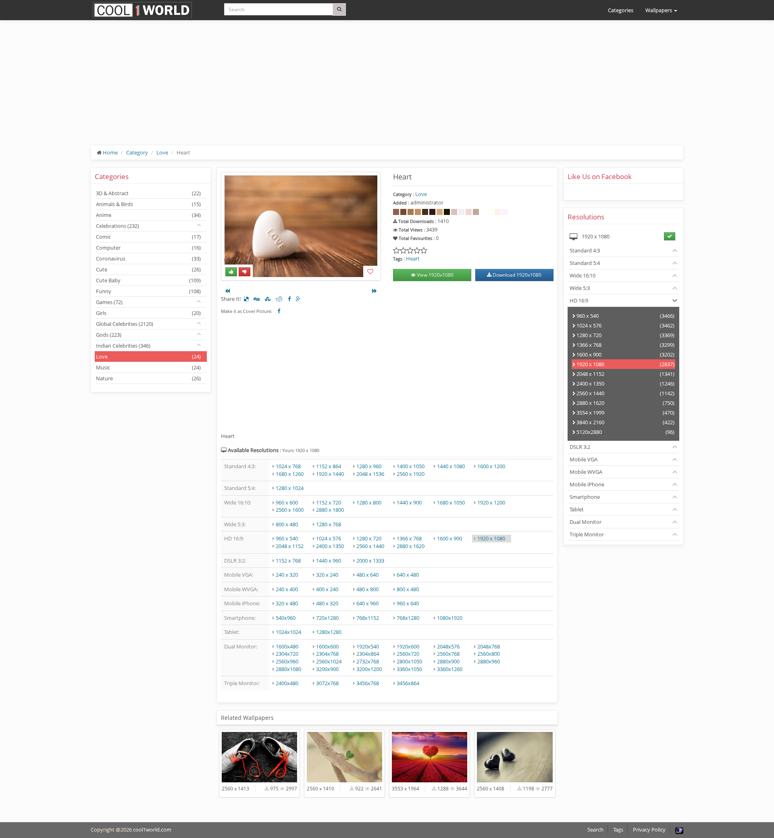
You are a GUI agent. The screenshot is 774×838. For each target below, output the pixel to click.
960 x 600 (287, 502)
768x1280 (408, 617)
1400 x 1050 (410, 466)
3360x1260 (449, 669)
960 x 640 (408, 603)
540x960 (285, 617)
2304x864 (367, 653)
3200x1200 (369, 669)
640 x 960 (367, 603)
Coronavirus (148, 258)
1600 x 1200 (491, 466)
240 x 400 (287, 589)
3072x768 (327, 683)
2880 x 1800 (330, 509)
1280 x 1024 (290, 488)
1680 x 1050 (451, 502)
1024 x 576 (328, 538)
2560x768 (448, 653)
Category (137, 152)
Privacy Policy (649, 829)
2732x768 (367, 661)
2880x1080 (288, 669)
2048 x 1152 (290, 546)
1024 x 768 (288, 466)
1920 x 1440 (330, 473)
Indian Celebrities (123, 345)
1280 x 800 (368, 502)
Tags (618, 829)
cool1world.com (152, 829)
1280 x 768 (328, 524)
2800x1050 (409, 661)
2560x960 (287, 661)
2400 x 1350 (330, 546)
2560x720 (408, 653)
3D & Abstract (148, 193)
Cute (148, 269)
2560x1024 (328, 661)
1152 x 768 (288, 560)
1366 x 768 (409, 538)
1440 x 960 (328, 560)
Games (109, 302)
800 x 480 (287, 524)
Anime (148, 215)
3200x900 (327, 669)
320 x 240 (327, 574)
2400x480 (287, 683)
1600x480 (287, 646)
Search (595, 829)
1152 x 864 (328, 466)
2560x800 (488, 653)
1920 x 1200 (491, 502)
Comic (148, 236)
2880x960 (488, 661)
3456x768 (367, 683)
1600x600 (327, 646)
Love (162, 152)
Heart (413, 258)
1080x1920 (449, 617)
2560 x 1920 (410, 473)
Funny (148, 291)
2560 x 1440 (370, 546)
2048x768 (488, 646)
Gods (108, 334)
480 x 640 (367, 574)
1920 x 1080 (491, 538)
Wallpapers (659, 10)
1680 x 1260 (290, 473)
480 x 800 (367, 589)
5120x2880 (625, 432)
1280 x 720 (368, 538)
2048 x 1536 (370, 473)
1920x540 (367, 646)
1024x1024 (288, 632)
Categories (620, 10)
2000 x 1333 (370, 560)
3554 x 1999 (625, 412)
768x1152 (367, 617)
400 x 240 (327, 589)
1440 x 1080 (451, 466)
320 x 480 (287, 603)
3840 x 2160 (625, 422)
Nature (148, 378)
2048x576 (448, 646)
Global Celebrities (124, 323)
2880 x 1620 (410, 546)
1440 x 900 (409, 502)
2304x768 (327, 653)
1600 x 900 (449, 538)
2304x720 (287, 653)
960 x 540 (287, 538)
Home (110, 152)
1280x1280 (328, 632)
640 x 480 (408, 574)
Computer (148, 247)
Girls (148, 313)
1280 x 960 (368, 466)
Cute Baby (148, 280)
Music (148, 367)
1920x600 (408, 646)
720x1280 (327, 617)
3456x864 (408, 683)
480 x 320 (327, 603)
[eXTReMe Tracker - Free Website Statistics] (679, 829)
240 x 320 (287, 574)
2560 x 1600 (290, 509)
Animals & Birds (148, 204)
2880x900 (448, 661)
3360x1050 (409, 669)
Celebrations (117, 225)
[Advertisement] (332, 88)
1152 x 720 (328, 502)
